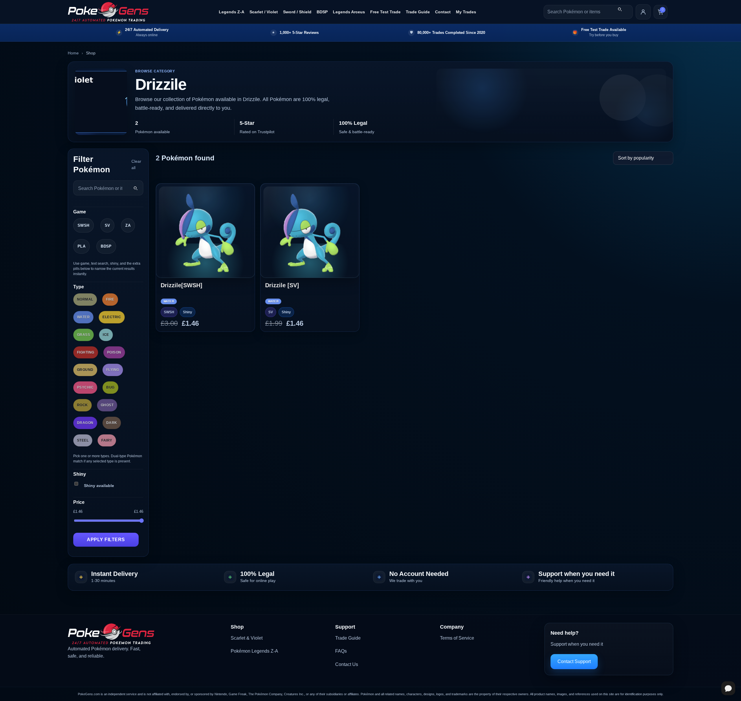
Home (73, 53)
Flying (112, 370)
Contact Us (346, 664)
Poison (114, 352)
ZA (128, 225)
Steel (83, 440)
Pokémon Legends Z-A (254, 651)
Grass (83, 335)
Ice (106, 335)
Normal (85, 299)
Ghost (107, 405)
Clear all (136, 164)
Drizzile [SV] (282, 285)
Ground (85, 370)
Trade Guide (418, 12)
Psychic (85, 387)
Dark (111, 423)
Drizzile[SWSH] (181, 285)
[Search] (619, 9)
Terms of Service (457, 638)
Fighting (85, 352)
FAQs (341, 651)
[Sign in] (643, 11)
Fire (110, 299)
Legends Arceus (349, 12)
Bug (110, 387)
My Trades (466, 12)
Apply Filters (106, 539)
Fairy (106, 440)
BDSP (322, 12)
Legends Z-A (231, 12)
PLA (81, 246)
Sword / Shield (297, 12)
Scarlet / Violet (264, 12)
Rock (82, 405)
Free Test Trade (385, 12)
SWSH (83, 225)
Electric (111, 317)
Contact (443, 12)
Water (83, 317)
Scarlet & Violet (247, 638)
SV (107, 225)
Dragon (85, 423)
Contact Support (574, 661)
